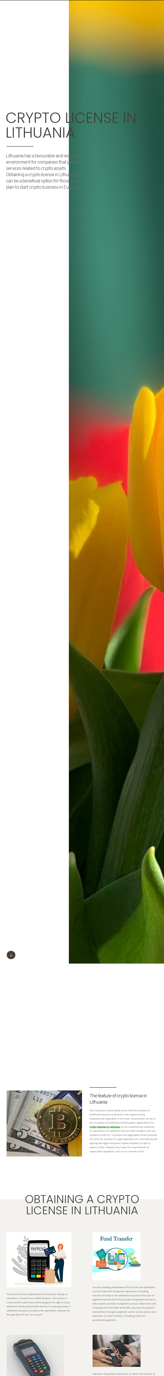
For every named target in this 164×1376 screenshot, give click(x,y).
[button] (11, 955)
